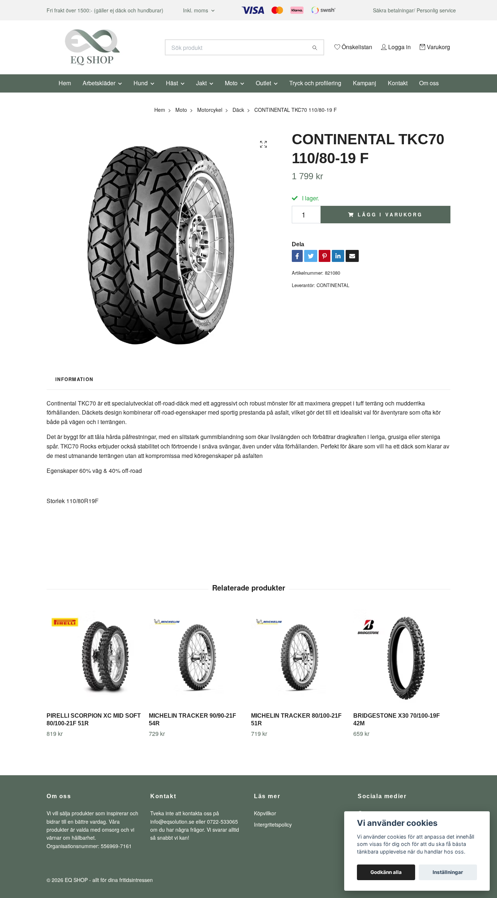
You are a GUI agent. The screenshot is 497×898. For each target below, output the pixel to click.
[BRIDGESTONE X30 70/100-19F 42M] (401, 668)
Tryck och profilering (315, 93)
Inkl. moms (196, 10)
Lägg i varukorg (390, 224)
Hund (141, 93)
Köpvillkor (265, 823)
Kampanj (364, 93)
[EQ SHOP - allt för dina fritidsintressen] (148, 47)
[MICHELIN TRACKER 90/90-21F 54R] (197, 668)
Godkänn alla (386, 872)
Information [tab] (74, 389)
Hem (65, 93)
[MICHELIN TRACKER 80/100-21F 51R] (299, 668)
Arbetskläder (99, 93)
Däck (238, 119)
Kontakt (397, 93)
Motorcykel (209, 119)
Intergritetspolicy (273, 834)
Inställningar (448, 872)
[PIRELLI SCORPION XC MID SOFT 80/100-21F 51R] (95, 668)
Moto (231, 93)
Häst (172, 93)
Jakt (201, 93)
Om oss (429, 93)
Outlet (263, 93)
